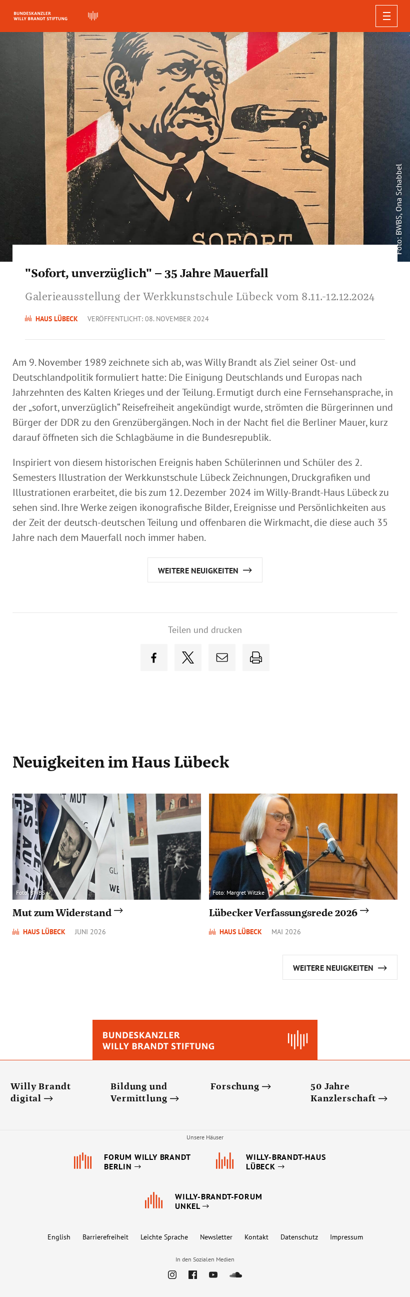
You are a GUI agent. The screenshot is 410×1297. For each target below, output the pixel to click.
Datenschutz (299, 1236)
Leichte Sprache (164, 1236)
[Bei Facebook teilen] (154, 657)
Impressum (346, 1236)
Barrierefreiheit (105, 1236)
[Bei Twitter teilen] (188, 657)
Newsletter (216, 1236)
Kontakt (256, 1236)
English (59, 1236)
